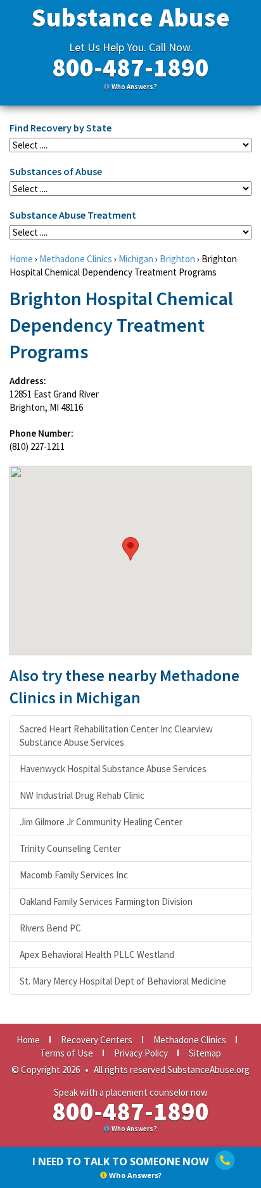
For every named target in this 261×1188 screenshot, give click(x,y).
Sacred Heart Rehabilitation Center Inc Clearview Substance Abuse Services (116, 735)
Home (21, 259)
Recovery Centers (96, 1040)
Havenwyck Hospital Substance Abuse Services (113, 769)
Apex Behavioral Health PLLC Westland (97, 955)
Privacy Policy (141, 1053)
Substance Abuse (131, 17)
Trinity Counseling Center (70, 848)
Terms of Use (66, 1053)
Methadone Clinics (75, 259)
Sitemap (205, 1053)
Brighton (177, 259)
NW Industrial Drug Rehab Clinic (82, 795)
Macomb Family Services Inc (74, 875)
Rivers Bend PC (50, 928)
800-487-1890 (130, 67)
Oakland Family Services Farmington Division (106, 901)
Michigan (135, 259)
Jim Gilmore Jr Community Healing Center (101, 822)
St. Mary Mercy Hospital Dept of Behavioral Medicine (123, 981)
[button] (130, 549)
